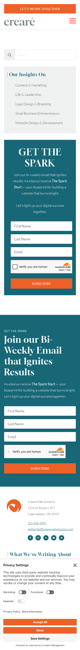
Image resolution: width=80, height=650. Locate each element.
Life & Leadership (28, 94)
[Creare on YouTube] (53, 537)
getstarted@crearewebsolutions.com (50, 529)
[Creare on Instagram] (38, 537)
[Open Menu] (72, 21)
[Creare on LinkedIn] (46, 537)
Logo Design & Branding (33, 104)
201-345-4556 (37, 523)
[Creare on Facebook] (30, 537)
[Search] (9, 55)
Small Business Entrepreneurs (37, 113)
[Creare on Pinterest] (61, 537)
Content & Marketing (31, 85)
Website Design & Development (39, 123)
